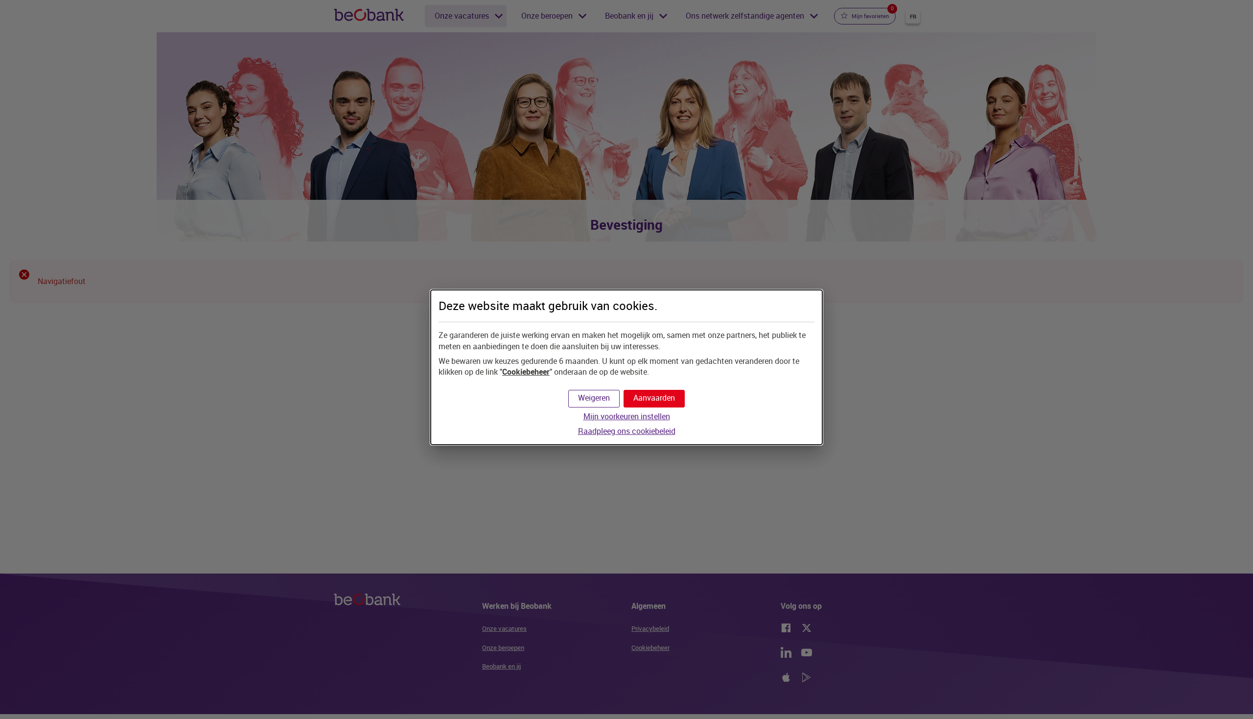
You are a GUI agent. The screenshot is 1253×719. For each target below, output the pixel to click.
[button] (654, 398)
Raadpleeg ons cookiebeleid (626, 431)
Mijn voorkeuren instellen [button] (626, 416)
